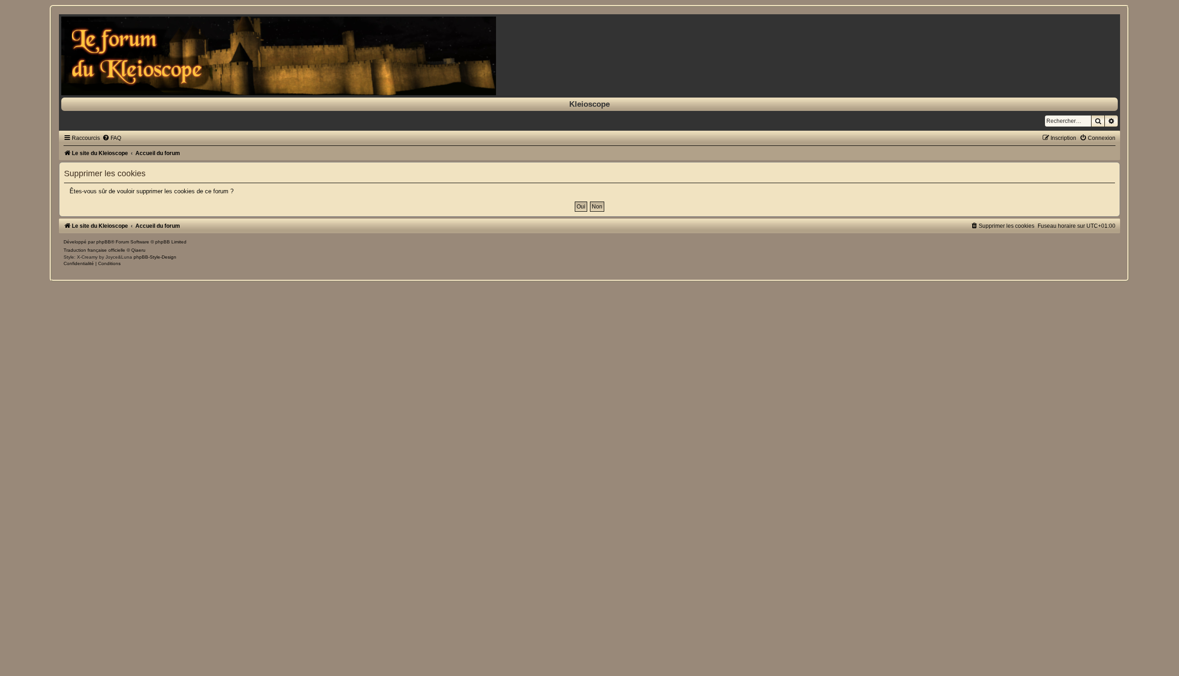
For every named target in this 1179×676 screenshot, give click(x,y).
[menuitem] (111, 138)
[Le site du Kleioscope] (589, 56)
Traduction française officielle (94, 250)
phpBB (103, 241)
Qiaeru (138, 250)
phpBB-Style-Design (155, 257)
